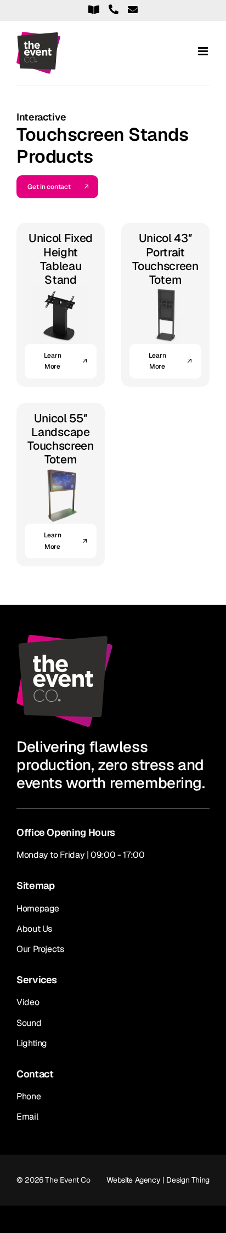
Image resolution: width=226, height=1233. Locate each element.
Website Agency (133, 1180)
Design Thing (188, 1180)
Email (27, 1116)
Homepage (37, 908)
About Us (34, 928)
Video (27, 1002)
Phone (28, 1096)
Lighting (31, 1043)
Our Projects (40, 949)
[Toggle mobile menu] (204, 51)
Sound (28, 1023)
